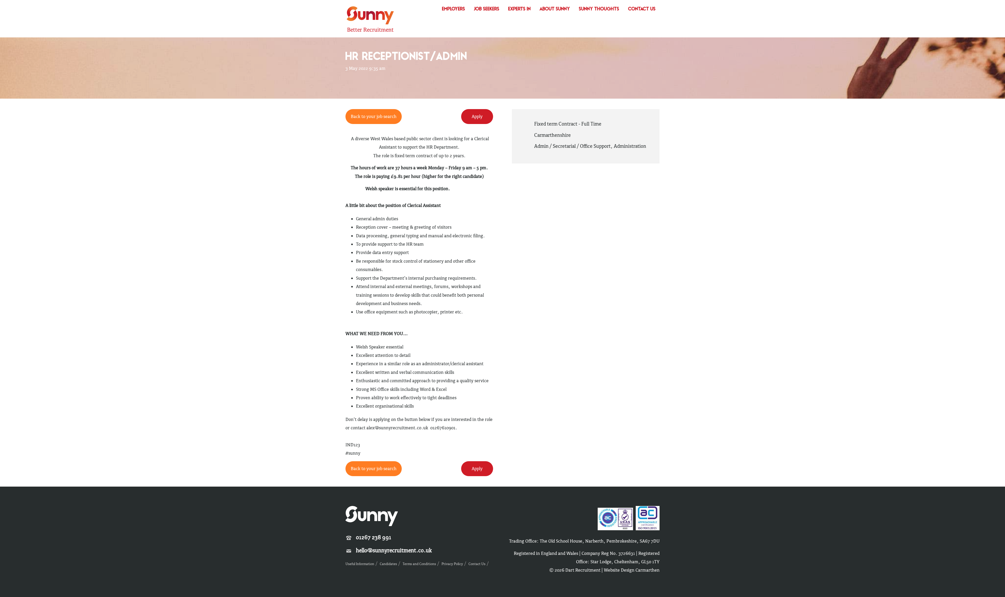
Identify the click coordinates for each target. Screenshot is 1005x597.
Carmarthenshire (552, 135)
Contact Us (642, 9)
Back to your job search (374, 468)
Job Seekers (486, 9)
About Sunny (555, 9)
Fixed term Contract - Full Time (567, 124)
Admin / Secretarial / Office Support (572, 146)
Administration (630, 146)
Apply (477, 468)
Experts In (519, 9)
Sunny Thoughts (599, 9)
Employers (453, 9)
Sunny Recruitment (369, 16)
